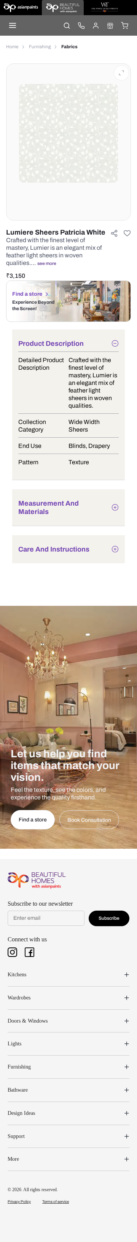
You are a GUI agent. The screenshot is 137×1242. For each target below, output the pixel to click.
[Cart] (124, 25)
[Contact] (81, 25)
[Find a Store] (110, 25)
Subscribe (109, 918)
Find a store (27, 294)
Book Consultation (89, 820)
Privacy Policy (19, 1201)
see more (46, 263)
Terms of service (55, 1201)
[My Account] (95, 25)
